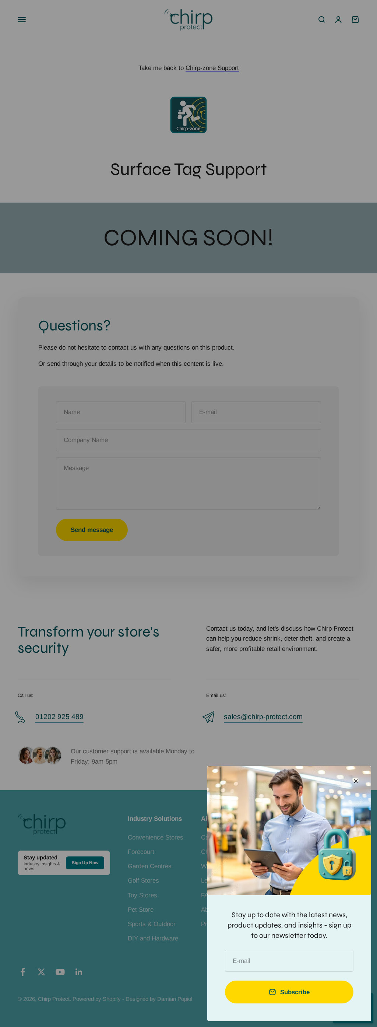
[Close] (355, 781)
